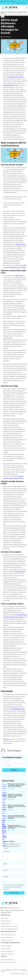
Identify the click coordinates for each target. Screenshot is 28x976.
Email (5, 870)
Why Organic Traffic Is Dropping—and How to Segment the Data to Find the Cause (16, 785)
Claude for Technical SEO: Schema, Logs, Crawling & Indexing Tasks (15, 796)
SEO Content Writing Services (9, 929)
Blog (18, 3)
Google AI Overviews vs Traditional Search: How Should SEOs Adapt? (17, 827)
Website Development (7, 951)
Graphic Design (5, 948)
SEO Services (4, 918)
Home (2, 12)
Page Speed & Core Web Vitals (9, 926)
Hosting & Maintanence (7, 954)
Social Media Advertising (8, 934)
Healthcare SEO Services (8, 959)
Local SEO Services (6, 923)
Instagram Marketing (7, 940)
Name (6, 863)
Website (6, 876)
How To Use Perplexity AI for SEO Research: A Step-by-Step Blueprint (17, 806)
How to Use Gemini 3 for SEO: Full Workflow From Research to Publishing (17, 817)
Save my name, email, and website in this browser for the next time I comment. (14, 887)
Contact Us (24, 3)
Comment (7, 851)
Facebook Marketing (6, 937)
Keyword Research (6, 921)
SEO (3, 16)
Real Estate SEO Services (8, 962)
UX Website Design (6, 946)
